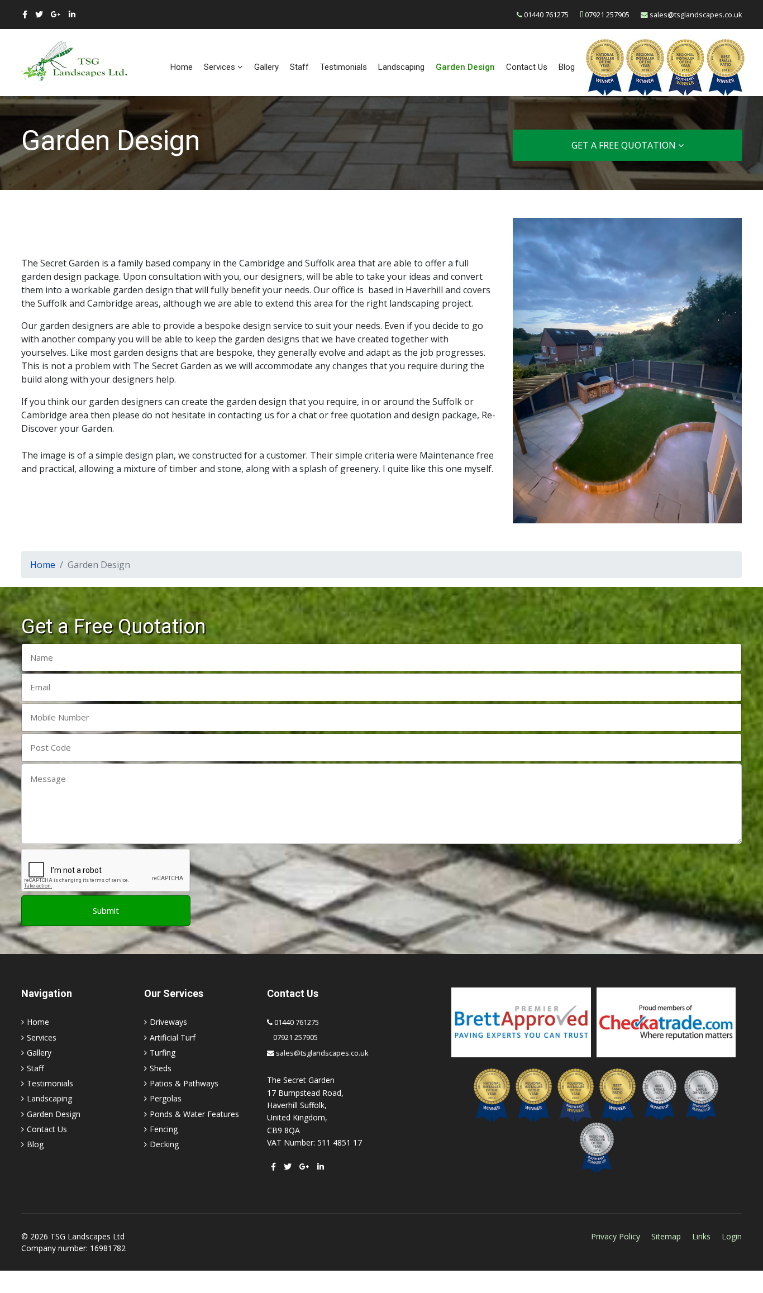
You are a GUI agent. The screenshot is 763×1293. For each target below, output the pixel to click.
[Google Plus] (56, 14)
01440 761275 (546, 15)
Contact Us (526, 67)
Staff (299, 67)
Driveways (168, 1022)
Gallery (266, 67)
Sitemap (666, 1236)
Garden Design (465, 67)
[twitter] (39, 14)
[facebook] (24, 14)
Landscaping (401, 67)
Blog (567, 67)
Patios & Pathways (184, 1083)
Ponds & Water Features (194, 1114)
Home (181, 67)
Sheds (160, 1068)
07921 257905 (607, 15)
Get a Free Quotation (624, 145)
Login (732, 1236)
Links (701, 1236)
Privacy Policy (615, 1236)
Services (219, 67)
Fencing (164, 1129)
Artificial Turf (172, 1037)
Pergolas (166, 1098)
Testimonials (343, 67)
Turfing (162, 1052)
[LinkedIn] (72, 14)
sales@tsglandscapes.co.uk (696, 15)
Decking (164, 1144)
